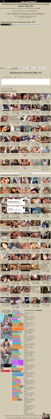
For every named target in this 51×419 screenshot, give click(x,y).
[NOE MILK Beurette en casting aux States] (35, 277)
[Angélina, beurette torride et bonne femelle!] (35, 287)
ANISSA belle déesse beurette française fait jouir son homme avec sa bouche (35, 227)
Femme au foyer (15, 349)
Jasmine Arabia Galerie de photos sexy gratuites (25, 205)
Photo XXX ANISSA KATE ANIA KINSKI (45, 205)
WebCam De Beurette (8, 415)
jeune (14, 382)
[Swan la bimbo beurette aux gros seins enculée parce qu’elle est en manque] (35, 266)
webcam (19, 399)
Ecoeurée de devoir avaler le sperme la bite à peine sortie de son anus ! (25, 250)
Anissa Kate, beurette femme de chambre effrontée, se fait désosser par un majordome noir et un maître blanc (25, 143)
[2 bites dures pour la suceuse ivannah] (15, 107)
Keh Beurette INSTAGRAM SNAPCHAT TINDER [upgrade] (5, 101)
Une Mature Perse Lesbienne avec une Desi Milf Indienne (5, 185)
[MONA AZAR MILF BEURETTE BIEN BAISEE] (5, 128)
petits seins (17, 391)
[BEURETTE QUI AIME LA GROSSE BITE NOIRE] (35, 300)
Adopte (9, 13)
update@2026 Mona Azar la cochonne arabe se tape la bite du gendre (15, 122)
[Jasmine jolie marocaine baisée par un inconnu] (15, 266)
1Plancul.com (16, 13)
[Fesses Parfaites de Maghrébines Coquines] (35, 210)
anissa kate (16, 317)
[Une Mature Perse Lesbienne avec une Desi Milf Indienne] (5, 180)
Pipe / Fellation (32, 24)
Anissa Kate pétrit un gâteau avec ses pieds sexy (5, 227)
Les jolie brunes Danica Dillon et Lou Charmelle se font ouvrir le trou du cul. (5, 293)
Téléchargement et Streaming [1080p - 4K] (25, 72)
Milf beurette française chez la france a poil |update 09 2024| (45, 240)
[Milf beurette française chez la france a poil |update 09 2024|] (46, 235)
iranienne (14, 377)
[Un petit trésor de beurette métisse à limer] (35, 138)
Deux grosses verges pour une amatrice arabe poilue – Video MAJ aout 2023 (15, 295)
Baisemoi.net (40, 13)
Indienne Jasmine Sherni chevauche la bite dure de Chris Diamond (35, 239)
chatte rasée (16, 338)
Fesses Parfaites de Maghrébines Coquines (35, 215)
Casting (19, 332)
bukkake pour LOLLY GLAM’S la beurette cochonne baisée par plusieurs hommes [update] (15, 101)
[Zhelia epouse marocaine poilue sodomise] (46, 118)
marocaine (16, 386)
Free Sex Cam (18, 415)
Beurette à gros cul (18, 328)
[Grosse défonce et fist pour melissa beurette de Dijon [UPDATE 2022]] (15, 138)
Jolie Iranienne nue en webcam (5, 251)
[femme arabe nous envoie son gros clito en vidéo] (25, 267)
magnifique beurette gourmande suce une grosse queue (45, 250)
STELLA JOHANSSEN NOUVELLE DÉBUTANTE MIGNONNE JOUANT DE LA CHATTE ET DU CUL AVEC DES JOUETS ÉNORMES (46, 185)
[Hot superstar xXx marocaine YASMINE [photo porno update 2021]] (15, 190)
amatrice (19, 314)
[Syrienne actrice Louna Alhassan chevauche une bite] (15, 300)
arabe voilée (16, 321)
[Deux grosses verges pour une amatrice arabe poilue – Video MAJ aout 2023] (15, 289)
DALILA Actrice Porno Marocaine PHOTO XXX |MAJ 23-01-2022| (5, 195)
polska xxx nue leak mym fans (28, 362)
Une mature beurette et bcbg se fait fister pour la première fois (46, 270)
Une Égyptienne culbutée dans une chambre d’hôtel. (15, 240)
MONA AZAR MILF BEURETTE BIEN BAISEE (5, 133)
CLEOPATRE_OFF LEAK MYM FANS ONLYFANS (28, 402)
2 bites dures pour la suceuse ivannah (15, 112)
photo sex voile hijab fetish (15, 185)
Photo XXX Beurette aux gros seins (25, 195)
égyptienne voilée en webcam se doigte (25, 305)
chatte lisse (16, 334)
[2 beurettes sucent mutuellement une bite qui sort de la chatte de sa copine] (25, 289)
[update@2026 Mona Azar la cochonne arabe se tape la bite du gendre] (15, 117)
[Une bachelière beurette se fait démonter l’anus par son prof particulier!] (5, 267)
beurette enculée (16, 324)
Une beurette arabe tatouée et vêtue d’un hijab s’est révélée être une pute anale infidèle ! (5, 304)
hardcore (14, 366)
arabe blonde (15, 24)
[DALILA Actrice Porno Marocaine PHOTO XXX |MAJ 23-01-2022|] (5, 190)
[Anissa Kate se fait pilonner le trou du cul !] (5, 256)
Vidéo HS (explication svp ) (7, 77)
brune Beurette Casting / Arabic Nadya (46, 282)
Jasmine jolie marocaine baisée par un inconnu (15, 271)
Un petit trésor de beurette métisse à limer (35, 143)
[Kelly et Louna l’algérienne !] (46, 223)
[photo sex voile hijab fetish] (15, 180)
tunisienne (38, 24)
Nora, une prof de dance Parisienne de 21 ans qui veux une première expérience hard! (5, 123)
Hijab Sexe (16, 369)
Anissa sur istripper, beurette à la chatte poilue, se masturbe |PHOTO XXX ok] (35, 195)
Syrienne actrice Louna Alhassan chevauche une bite (15, 306)
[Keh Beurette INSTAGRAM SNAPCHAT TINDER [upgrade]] (5, 96)
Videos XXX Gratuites (29, 316)
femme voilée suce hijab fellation (5, 112)
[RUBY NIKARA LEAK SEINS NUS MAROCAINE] (46, 190)
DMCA (15, 77)
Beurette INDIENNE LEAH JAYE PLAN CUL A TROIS (35, 123)
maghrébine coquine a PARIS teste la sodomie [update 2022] (5, 239)
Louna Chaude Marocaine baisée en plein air (35, 261)
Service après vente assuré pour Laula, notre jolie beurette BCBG (25, 261)
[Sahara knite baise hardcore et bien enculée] (35, 96)
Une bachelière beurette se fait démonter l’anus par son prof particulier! (5, 273)
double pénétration (17, 343)
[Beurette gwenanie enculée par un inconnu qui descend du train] (25, 277)
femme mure (16, 351)
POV (14, 395)
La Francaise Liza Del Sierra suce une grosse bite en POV (29, 383)
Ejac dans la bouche (17, 345)
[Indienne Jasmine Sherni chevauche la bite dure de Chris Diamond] (35, 234)
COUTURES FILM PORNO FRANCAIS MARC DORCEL (28, 332)
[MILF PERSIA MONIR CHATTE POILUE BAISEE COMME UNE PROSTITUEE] (15, 256)
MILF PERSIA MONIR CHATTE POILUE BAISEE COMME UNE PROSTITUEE (15, 261)
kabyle (18, 382)
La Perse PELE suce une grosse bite (15, 133)
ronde (17, 395)
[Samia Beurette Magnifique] (35, 180)
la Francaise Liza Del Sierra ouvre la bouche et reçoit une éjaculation (29, 368)
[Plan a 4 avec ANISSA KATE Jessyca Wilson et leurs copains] (25, 223)
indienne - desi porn (16, 371)
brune (15, 332)
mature (21, 386)
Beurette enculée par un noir (5, 284)
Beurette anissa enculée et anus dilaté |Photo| (35, 205)
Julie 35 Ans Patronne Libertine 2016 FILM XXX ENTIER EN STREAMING (29, 340)
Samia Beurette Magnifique (36, 185)
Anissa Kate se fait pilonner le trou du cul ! (5, 261)
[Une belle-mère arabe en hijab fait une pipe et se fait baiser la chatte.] (46, 107)
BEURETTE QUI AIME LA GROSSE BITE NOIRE (35, 305)
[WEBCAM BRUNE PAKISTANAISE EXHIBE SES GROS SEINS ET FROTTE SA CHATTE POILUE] (35, 245)
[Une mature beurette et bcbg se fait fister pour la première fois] (46, 265)
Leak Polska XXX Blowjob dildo (28, 390)
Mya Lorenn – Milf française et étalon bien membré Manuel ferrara (29, 347)
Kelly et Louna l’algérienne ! (45, 229)
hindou (21, 368)
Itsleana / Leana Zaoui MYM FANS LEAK (29, 319)
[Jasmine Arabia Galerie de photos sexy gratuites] (25, 200)
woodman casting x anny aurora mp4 (28, 396)
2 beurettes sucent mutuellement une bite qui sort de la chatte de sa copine (25, 294)
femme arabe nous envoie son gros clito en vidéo (25, 273)
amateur (14, 314)
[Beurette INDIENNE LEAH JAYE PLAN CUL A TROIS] (35, 118)
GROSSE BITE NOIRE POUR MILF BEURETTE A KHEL (25, 185)
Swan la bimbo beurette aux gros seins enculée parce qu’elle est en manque (35, 271)
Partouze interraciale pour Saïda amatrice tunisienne (15, 229)
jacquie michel (16, 379)
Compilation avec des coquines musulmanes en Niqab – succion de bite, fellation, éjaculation (5, 143)
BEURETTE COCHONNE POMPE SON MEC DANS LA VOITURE (35, 133)
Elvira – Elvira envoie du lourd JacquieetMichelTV (29, 313)
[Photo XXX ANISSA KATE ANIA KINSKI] (46, 200)
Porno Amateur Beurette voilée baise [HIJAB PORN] (45, 304)
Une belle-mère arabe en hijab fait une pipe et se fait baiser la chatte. (45, 112)
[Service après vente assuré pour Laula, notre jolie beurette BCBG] (25, 256)
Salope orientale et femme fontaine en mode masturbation (46, 144)
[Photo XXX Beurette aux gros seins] (25, 190)
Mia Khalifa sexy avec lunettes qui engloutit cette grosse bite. (25, 123)
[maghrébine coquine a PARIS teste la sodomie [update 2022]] (5, 234)
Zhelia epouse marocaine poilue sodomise (45, 123)
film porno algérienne (17, 354)
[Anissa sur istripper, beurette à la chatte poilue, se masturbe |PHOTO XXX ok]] (35, 190)
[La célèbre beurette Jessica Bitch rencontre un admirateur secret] (15, 277)
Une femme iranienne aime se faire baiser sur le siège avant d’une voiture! (45, 133)
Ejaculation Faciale (18, 347)
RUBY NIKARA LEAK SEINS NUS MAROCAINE (46, 195)
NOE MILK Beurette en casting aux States (35, 282)
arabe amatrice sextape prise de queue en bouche (45, 295)
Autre (19, 77)
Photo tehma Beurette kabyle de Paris (15, 215)
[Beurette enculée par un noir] (5, 278)
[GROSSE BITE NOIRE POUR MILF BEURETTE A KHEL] (25, 180)
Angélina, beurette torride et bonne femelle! (35, 291)
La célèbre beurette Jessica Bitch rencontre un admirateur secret (15, 282)
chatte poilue (16, 336)
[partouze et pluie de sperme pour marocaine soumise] (15, 245)
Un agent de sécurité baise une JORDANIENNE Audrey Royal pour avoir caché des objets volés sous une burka (25, 133)
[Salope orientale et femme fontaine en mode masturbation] (46, 139)
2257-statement (42, 415)
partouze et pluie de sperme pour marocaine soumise (15, 250)
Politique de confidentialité (32, 415)
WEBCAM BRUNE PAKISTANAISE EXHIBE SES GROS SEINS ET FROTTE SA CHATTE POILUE (35, 250)
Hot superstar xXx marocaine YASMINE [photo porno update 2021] (15, 195)
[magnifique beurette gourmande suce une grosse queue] (46, 245)
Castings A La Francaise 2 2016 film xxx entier (29, 325)
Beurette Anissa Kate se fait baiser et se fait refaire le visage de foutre (45, 261)
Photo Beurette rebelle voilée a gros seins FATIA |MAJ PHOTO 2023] (5, 215)
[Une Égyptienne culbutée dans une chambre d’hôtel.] (15, 235)
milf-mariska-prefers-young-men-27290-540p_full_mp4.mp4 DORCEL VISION (28, 355)
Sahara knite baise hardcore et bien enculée (35, 102)
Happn (33, 13)
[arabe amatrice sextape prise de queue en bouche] (46, 289)
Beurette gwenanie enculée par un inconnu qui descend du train (25, 282)
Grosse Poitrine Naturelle (16, 362)
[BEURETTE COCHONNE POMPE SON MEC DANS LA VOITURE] (35, 128)
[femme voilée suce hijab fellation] (5, 107)
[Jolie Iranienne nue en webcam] (5, 246)
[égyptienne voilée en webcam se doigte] (25, 300)
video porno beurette (6, 24)
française (15, 356)
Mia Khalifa (14, 388)
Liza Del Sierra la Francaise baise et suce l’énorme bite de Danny (29, 376)
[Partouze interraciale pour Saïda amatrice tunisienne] (15, 223)
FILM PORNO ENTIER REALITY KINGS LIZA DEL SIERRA (28, 409)
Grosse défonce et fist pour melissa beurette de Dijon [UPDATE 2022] (15, 143)
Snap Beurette (16, 397)
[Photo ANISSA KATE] (25, 96)
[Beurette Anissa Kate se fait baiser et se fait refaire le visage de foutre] (46, 256)
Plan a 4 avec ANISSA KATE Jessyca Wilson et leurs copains (25, 228)
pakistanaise (19, 388)
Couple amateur (16, 340)
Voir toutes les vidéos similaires (25, 173)
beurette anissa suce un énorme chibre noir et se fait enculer (35, 111)
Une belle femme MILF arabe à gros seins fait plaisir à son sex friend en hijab (25, 238)
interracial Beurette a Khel (24, 24)
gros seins (16, 358)
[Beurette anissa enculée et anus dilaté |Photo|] (35, 200)
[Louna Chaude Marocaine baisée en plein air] (35, 256)
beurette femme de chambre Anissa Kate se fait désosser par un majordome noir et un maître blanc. (25, 111)
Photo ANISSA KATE (25, 100)
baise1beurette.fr (25, 13)
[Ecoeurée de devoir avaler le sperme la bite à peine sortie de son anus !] (25, 245)
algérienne (16, 312)
